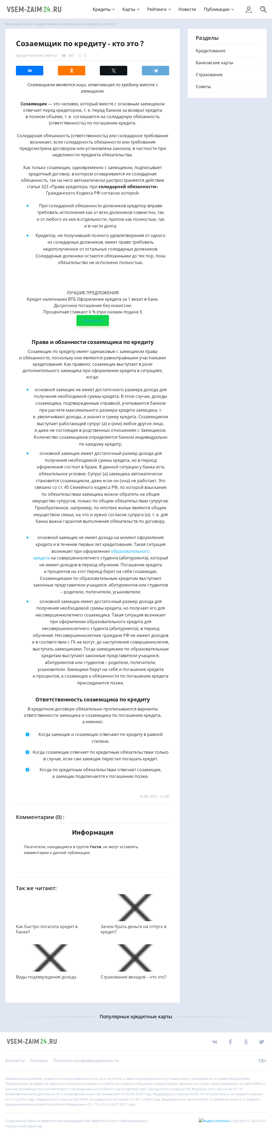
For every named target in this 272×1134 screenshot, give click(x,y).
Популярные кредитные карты (136, 1016)
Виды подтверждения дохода (46, 977)
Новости (187, 9)
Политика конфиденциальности (86, 1060)
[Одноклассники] (71, 70)
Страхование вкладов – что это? (133, 977)
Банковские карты (214, 63)
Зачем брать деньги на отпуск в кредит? (133, 929)
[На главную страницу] (34, 9)
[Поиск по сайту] (259, 6)
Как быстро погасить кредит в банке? (47, 929)
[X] (113, 70)
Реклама (39, 1060)
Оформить (92, 320)
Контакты (15, 1060)
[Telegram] (155, 70)
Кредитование (29, 55)
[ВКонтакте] (29, 70)
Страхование (209, 74)
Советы (49, 55)
